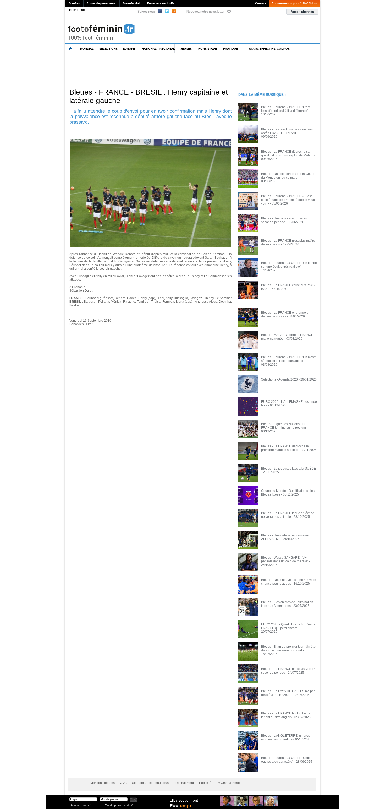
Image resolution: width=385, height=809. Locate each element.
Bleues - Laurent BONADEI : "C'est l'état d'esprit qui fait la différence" (285, 109)
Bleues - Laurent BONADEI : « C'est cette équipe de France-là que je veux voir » (288, 199)
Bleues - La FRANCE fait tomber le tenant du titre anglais (285, 715)
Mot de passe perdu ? (119, 805)
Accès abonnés (302, 12)
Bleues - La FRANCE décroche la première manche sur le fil (285, 448)
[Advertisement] (160, 70)
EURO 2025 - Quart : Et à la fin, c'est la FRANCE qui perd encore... (288, 626)
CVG (123, 783)
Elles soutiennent (184, 800)
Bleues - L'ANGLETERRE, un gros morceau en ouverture (285, 737)
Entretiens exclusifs (160, 3)
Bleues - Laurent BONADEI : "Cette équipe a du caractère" (286, 759)
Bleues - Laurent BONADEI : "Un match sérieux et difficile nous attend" (289, 359)
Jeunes (186, 48)
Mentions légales (102, 783)
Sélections (108, 48)
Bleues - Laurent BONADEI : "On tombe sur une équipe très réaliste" (289, 264)
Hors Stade (207, 48)
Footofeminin (132, 3)
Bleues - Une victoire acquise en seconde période (284, 220)
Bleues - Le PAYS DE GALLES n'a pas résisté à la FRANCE (288, 693)
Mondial (87, 48)
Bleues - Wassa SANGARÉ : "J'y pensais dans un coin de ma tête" (284, 559)
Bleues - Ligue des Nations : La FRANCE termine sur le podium (283, 426)
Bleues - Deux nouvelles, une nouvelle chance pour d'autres (288, 581)
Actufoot (74, 3)
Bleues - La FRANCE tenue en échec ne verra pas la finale (287, 515)
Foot (180, 805)
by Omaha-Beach (229, 783)
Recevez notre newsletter (205, 11)
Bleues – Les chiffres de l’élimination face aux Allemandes (287, 604)
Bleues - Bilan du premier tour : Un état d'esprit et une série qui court (288, 648)
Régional (167, 48)
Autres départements (101, 3)
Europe (129, 48)
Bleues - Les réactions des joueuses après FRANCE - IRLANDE (287, 131)
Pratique (230, 48)
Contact (260, 3)
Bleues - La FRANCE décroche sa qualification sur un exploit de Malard (287, 153)
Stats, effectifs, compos (269, 48)
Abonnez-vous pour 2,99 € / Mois (294, 3)
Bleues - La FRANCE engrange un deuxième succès (285, 314)
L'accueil (70, 48)
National (149, 48)
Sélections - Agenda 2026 (279, 379)
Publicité (205, 783)
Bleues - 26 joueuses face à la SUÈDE (288, 468)
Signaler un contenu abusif (151, 783)
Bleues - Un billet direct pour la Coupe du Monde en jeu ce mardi (288, 175)
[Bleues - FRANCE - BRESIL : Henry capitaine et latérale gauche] (150, 140)
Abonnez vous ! (81, 805)
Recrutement (184, 783)
